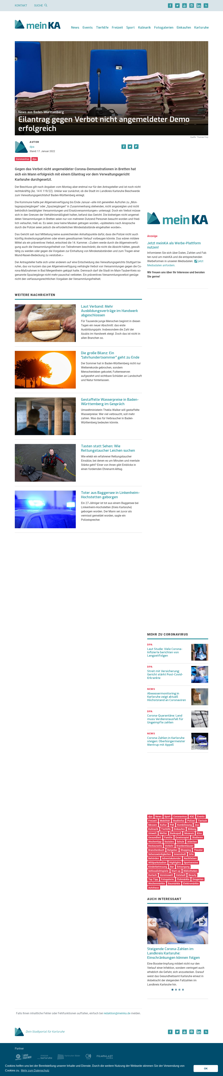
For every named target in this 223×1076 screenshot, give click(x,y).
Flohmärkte (183, 879)
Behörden (153, 858)
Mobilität (165, 820)
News (75, 27)
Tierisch (202, 820)
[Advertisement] (177, 171)
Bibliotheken (190, 871)
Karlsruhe (201, 27)
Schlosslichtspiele (158, 871)
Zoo (197, 824)
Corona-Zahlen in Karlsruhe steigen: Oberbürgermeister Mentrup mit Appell (166, 741)
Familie (168, 837)
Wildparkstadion (157, 862)
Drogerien (198, 879)
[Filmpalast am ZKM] (105, 1056)
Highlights (175, 862)
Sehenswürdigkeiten (159, 854)
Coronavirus (22, 159)
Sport (130, 27)
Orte (191, 854)
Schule (180, 841)
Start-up (175, 871)
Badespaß (175, 833)
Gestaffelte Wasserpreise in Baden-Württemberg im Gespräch (110, 401)
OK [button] (206, 1068)
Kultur (163, 824)
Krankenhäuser (184, 845)
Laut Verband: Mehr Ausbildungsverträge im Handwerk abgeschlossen (109, 311)
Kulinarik (144, 27)
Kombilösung (184, 824)
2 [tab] (176, 990)
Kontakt (21, 5)
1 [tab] (172, 990)
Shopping (185, 850)
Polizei (191, 820)
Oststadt (181, 875)
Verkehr (169, 845)
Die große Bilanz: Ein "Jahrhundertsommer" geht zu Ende (110, 355)
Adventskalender (171, 858)
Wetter (163, 833)
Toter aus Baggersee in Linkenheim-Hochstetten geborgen (110, 494)
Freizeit (117, 27)
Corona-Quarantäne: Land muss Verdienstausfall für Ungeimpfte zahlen (165, 719)
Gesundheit (154, 837)
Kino (199, 833)
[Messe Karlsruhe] (44, 1056)
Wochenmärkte (156, 883)
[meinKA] (38, 25)
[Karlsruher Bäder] (68, 1056)
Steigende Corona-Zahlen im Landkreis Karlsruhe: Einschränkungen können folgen (173, 953)
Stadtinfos (178, 820)
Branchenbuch (156, 850)
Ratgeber (172, 850)
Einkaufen (184, 27)
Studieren (197, 837)
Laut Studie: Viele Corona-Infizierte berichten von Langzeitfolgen (164, 652)
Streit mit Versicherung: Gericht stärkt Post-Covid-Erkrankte (165, 674)
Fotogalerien (163, 27)
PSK (172, 824)
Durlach (152, 875)
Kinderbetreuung (157, 866)
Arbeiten (192, 841)
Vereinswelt (166, 875)
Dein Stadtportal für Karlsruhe (45, 1031)
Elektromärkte (191, 883)
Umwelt (152, 833)
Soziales (169, 841)
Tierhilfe (102, 27)
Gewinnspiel (182, 837)
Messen (152, 824)
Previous (152, 922)
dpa (32, 146)
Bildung (192, 829)
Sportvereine (191, 862)
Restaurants (155, 845)
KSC (192, 816)
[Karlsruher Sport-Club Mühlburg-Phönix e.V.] (23, 1056)
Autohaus (153, 887)
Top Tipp (153, 879)
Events (88, 27)
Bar (172, 866)
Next (203, 922)
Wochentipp (155, 841)
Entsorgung (183, 866)
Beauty (192, 875)
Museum (189, 833)
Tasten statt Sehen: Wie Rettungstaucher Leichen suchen (108, 448)
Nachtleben (190, 858)
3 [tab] (179, 990)
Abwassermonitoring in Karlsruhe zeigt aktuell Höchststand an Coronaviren (166, 697)
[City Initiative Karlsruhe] (88, 1056)
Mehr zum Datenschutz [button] (35, 1070)
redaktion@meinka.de (117, 1013)
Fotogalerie (167, 879)
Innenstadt (180, 854)
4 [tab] (183, 990)
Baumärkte (174, 883)
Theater (198, 850)
